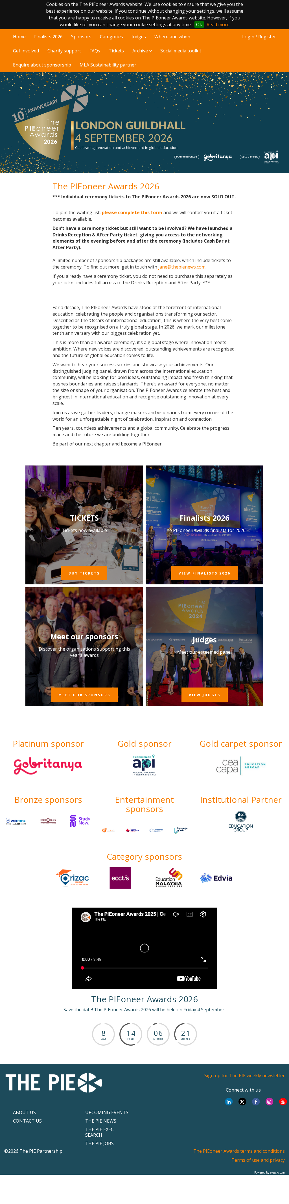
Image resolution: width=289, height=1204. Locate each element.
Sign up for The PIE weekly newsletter (244, 1075)
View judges (204, 695)
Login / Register (259, 37)
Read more (218, 24)
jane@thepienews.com (181, 267)
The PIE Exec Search (99, 1132)
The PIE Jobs (99, 1143)
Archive (140, 51)
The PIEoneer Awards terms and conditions (239, 1151)
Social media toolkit (180, 51)
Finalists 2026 (48, 37)
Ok (199, 24)
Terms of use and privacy (258, 1160)
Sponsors (81, 37)
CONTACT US (27, 1121)
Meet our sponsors (84, 636)
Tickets (116, 51)
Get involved (26, 51)
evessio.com (277, 1172)
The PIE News (100, 1121)
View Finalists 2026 (205, 573)
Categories (111, 37)
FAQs (94, 51)
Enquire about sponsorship (42, 65)
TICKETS (84, 518)
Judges (139, 37)
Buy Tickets (84, 573)
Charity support (64, 51)
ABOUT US (24, 1112)
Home (19, 37)
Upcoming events (106, 1112)
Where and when (172, 37)
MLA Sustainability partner (108, 65)
